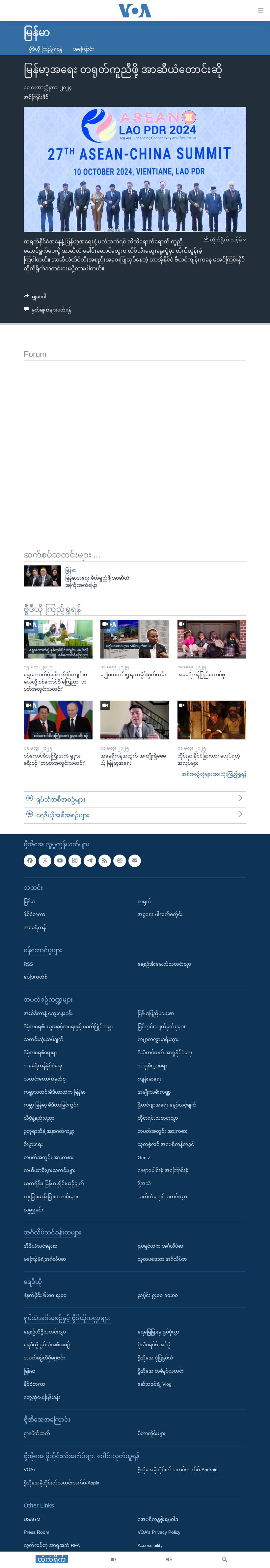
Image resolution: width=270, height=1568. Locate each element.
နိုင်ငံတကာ (34, 914)
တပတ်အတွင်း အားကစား (49, 1157)
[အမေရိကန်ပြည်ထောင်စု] (211, 639)
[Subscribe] (134, 860)
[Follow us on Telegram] (90, 860)
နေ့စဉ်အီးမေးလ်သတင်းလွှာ (164, 963)
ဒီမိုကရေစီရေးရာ (40, 1052)
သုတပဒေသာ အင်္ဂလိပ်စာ (162, 1259)
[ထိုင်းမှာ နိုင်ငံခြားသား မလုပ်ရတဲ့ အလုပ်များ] (211, 720)
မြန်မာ (70, 570)
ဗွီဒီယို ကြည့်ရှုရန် (46, 49)
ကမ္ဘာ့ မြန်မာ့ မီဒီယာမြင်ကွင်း (51, 1105)
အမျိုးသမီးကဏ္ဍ (154, 1091)
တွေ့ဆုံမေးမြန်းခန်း (42, 1397)
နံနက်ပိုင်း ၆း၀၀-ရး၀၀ (45, 1295)
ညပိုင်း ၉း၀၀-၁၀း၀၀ (158, 1295)
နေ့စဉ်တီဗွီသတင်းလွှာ (45, 1331)
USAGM (32, 1519)
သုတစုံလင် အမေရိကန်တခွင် (166, 1144)
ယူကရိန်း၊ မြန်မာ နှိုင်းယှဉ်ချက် (54, 1183)
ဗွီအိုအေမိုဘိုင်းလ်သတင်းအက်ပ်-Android (178, 1469)
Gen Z (144, 1157)
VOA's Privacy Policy (159, 1532)
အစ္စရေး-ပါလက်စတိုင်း (160, 914)
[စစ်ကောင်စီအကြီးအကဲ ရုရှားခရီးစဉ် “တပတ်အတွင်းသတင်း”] (58, 720)
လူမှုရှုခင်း (33, 1209)
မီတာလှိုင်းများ (152, 1433)
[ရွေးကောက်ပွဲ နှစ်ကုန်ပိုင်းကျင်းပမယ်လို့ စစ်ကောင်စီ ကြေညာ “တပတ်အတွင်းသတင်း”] (58, 639)
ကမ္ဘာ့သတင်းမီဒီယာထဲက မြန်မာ (55, 1091)
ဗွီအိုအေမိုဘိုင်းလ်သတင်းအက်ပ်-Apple (61, 1482)
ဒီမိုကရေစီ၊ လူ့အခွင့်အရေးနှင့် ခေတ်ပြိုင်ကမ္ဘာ (68, 1026)
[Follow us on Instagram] (74, 860)
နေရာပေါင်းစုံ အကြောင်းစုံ (163, 1170)
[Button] (35, 298)
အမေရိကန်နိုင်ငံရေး (43, 1065)
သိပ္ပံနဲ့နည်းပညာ (39, 1118)
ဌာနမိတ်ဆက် (37, 1433)
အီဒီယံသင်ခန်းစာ (40, 1246)
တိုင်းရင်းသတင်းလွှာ (158, 1118)
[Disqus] (135, 443)
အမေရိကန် (35, 927)
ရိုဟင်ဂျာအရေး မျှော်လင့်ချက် (167, 1105)
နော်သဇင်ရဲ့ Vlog (155, 1384)
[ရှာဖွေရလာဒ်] (224, 1560)
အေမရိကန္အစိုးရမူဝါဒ (158, 1519)
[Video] (113, 1560)
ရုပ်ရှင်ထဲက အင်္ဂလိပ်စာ (160, 1246)
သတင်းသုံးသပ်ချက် (44, 1039)
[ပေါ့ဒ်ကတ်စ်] (119, 860)
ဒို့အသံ (144, 1183)
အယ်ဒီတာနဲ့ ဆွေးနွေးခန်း (48, 1013)
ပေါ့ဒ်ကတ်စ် (35, 977)
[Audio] (169, 1560)
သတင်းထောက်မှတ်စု (45, 1078)
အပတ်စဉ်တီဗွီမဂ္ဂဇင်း (44, 1357)
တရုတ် (144, 901)
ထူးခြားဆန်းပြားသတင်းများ (51, 1196)
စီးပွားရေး (33, 1144)
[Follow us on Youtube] (60, 860)
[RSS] (104, 860)
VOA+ (30, 1469)
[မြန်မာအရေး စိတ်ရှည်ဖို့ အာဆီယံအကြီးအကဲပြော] (42, 575)
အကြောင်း (83, 49)
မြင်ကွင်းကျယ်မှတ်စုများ (161, 1026)
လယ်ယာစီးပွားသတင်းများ (50, 1170)
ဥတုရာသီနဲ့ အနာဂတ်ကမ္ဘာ (49, 1131)
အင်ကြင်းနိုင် (36, 97)
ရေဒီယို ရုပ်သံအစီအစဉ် (47, 1344)
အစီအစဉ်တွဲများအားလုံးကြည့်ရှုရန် (214, 774)
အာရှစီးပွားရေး (152, 1065)
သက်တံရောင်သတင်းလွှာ (162, 1196)
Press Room (36, 1532)
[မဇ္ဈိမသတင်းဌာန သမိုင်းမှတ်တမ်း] (134, 639)
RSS (28, 963)
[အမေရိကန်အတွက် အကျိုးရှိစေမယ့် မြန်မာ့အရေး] (134, 720)
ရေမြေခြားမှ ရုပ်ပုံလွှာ (158, 1331)
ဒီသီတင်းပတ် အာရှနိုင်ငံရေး (165, 1052)
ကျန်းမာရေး (149, 1078)
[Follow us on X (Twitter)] (45, 860)
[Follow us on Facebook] (30, 860)
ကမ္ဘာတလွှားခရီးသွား (158, 1039)
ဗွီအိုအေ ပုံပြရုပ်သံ (155, 1357)
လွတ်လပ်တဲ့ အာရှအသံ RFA (52, 1545)
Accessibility (150, 1545)
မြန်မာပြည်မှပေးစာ (156, 1013)
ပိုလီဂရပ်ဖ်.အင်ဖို (154, 1344)
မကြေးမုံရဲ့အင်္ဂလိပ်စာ (45, 1259)
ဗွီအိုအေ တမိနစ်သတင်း (161, 1371)
